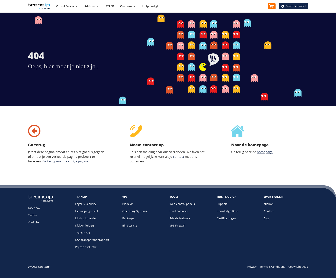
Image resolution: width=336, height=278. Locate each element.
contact (178, 156)
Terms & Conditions (272, 266)
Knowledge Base (227, 211)
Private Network (180, 218)
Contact (269, 211)
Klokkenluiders (84, 225)
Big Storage (129, 225)
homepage (265, 152)
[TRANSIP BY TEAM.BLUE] (40, 201)
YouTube (33, 222)
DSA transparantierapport (92, 240)
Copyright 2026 (298, 266)
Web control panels (182, 204)
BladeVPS (128, 204)
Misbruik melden (86, 218)
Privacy (251, 266)
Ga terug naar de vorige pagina (65, 161)
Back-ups (128, 218)
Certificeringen (226, 218)
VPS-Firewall (177, 225)
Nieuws (269, 204)
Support (222, 204)
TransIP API (82, 232)
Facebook (34, 208)
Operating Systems (134, 211)
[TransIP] (39, 6)
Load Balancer (179, 211)
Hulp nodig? (150, 6)
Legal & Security (85, 204)
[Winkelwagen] (272, 6)
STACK (110, 6)
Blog (267, 218)
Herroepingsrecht (86, 211)
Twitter (32, 215)
